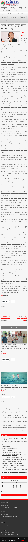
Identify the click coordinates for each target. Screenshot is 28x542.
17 (2, 486)
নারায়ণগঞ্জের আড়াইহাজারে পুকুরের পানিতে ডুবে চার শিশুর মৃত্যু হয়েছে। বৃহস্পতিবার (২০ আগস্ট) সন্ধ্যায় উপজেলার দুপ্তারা (14, 388)
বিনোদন (14, 17)
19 (9, 486)
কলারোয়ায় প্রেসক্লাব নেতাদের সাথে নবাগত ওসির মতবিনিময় (13, 461)
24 (2, 487)
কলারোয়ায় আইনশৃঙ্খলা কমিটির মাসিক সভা (10, 448)
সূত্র (2, 295)
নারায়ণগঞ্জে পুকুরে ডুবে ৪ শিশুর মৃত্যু (9, 467)
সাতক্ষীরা (7, 14)
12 (9, 485)
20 (13, 486)
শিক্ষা (19, 17)
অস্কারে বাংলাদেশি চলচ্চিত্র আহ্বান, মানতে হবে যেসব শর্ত (13, 465)
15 (20, 485)
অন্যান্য (23, 17)
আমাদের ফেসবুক (5, 495)
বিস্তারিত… (3, 353)
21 (16, 486)
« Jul (2, 491)
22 (20, 486)
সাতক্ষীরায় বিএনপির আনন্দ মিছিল (8, 450)
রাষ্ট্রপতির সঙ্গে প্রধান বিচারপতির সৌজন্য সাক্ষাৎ (11, 452)
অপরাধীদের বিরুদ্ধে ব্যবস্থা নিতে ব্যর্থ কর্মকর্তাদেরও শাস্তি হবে (14, 459)
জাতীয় (18, 14)
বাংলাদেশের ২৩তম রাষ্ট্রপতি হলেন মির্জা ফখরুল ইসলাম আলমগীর (14, 472)
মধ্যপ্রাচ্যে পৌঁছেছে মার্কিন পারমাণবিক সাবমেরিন (22, 318)
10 (2, 485)
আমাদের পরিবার (5, 21)
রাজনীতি (22, 14)
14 (16, 485)
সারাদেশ (13, 14)
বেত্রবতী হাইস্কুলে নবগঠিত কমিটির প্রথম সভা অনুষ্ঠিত (12, 457)
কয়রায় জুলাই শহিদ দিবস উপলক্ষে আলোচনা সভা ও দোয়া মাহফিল (14, 427)
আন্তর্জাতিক (4, 17)
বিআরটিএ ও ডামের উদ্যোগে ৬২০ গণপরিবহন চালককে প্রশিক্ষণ (14, 430)
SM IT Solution (20, 540)
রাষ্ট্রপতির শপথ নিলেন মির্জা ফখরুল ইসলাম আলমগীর (12, 463)
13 (13, 485)
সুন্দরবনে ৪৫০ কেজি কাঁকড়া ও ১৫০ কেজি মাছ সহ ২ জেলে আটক (14, 425)
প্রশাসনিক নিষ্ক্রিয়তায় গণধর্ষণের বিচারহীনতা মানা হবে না (13, 415)
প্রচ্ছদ (3, 14)
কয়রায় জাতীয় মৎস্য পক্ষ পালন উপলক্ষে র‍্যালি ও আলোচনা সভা (14, 409)
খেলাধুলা (10, 17)
